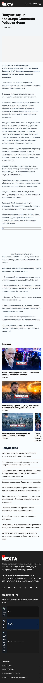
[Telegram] (15, 588)
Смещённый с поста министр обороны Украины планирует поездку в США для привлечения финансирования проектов (21, 473)
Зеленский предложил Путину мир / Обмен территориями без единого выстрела (20, 407)
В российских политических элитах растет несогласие (19, 517)
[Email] (37, 588)
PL (30, 4)
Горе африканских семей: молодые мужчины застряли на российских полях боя (20, 463)
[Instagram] (31, 588)
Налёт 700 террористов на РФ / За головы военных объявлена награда (20, 373)
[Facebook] (26, 588)
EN (27, 4)
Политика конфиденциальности (14, 677)
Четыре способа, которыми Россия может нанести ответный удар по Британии (19, 454)
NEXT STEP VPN (8, 669)
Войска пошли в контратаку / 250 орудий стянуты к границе (16, 435)
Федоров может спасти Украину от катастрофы (21, 482)
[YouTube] (4, 588)
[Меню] (40, 3)
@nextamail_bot (27, 567)
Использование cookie (11, 673)
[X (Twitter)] (9, 588)
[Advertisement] (21, 49)
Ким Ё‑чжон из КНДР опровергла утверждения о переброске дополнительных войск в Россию (21, 526)
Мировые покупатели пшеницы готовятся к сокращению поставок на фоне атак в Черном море (20, 536)
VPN (35, 4)
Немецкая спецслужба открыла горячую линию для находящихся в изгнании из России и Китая (21, 489)
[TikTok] (20, 588)
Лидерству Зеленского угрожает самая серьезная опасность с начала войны (18, 509)
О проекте (6, 661)
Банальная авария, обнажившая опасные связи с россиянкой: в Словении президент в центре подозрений (21, 499)
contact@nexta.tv (25, 570)
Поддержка (6, 665)
